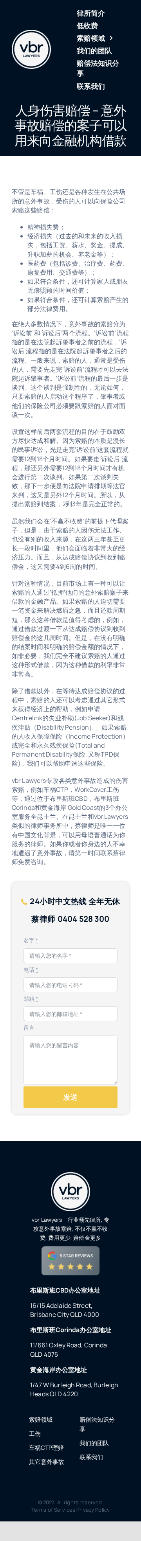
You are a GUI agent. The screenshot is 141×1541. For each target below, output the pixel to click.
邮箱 (31, 998)
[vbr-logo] (31, 33)
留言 (29, 1027)
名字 (31, 940)
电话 (31, 969)
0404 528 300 (84, 918)
